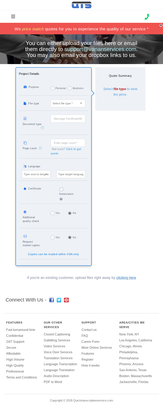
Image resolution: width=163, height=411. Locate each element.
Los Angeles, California (135, 340)
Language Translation (59, 370)
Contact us (89, 329)
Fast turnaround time (20, 329)
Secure (11, 347)
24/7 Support (15, 341)
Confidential (14, 335)
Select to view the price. (120, 91)
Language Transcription (60, 364)
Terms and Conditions (21, 377)
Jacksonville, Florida (133, 382)
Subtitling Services (57, 340)
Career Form (90, 341)
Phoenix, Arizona (131, 364)
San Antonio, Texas (133, 370)
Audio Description (56, 376)
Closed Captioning (57, 334)
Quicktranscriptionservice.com (93, 400)
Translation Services (58, 358)
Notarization (66, 194)
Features (14, 322)
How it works (91, 365)
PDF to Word (53, 382)
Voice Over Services (58, 352)
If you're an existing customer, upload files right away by (81, 278)
